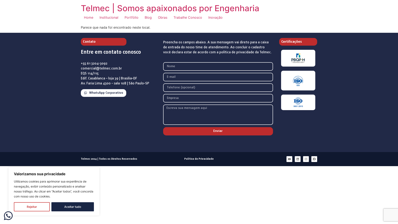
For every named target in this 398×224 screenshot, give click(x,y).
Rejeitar (32, 206)
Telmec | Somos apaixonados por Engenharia (170, 8)
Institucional (109, 17)
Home (88, 17)
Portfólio (131, 17)
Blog (148, 17)
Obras (162, 17)
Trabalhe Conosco (188, 17)
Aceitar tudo (72, 206)
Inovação (215, 17)
